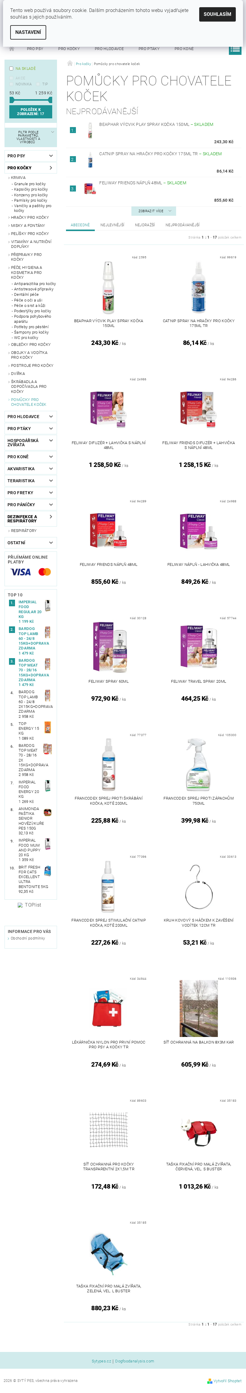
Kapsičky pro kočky (31, 189)
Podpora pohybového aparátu (32, 318)
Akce (20, 78)
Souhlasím (217, 14)
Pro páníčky (21, 504)
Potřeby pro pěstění (31, 327)
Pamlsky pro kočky (30, 200)
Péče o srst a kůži (30, 305)
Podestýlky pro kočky (32, 311)
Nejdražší (145, 225)
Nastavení (28, 32)
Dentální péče (26, 294)
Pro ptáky (149, 48)
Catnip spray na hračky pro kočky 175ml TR (160, 153)
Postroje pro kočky (32, 365)
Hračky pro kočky (30, 217)
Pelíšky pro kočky (30, 233)
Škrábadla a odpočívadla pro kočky (29, 386)
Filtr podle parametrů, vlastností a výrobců (28, 137)
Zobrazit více (151, 211)
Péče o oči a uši (28, 300)
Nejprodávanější (183, 225)
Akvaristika (21, 468)
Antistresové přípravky (33, 289)
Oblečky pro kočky (31, 344)
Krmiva (18, 177)
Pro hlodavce (109, 48)
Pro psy (35, 48)
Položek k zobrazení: (30, 112)
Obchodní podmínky (28, 938)
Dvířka (18, 373)
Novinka (24, 84)
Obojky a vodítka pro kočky (29, 355)
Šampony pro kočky (31, 332)
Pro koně (184, 48)
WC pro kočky (26, 337)
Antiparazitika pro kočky (35, 283)
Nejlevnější (112, 225)
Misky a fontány (28, 225)
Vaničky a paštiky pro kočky (33, 208)
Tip (45, 84)
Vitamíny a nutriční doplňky (31, 244)
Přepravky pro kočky (26, 257)
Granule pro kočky (30, 184)
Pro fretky (20, 492)
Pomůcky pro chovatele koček (28, 402)
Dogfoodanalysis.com (134, 1361)
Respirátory (24, 530)
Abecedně (80, 225)
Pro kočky (69, 48)
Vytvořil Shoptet (228, 1381)
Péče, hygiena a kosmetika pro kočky (26, 272)
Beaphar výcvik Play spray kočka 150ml (156, 124)
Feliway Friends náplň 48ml (142, 182)
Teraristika (21, 480)
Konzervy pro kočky (31, 195)
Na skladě (26, 69)
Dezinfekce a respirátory (22, 518)
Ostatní (16, 542)
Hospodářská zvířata (23, 442)
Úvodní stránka (12, 49)
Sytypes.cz (101, 1361)
